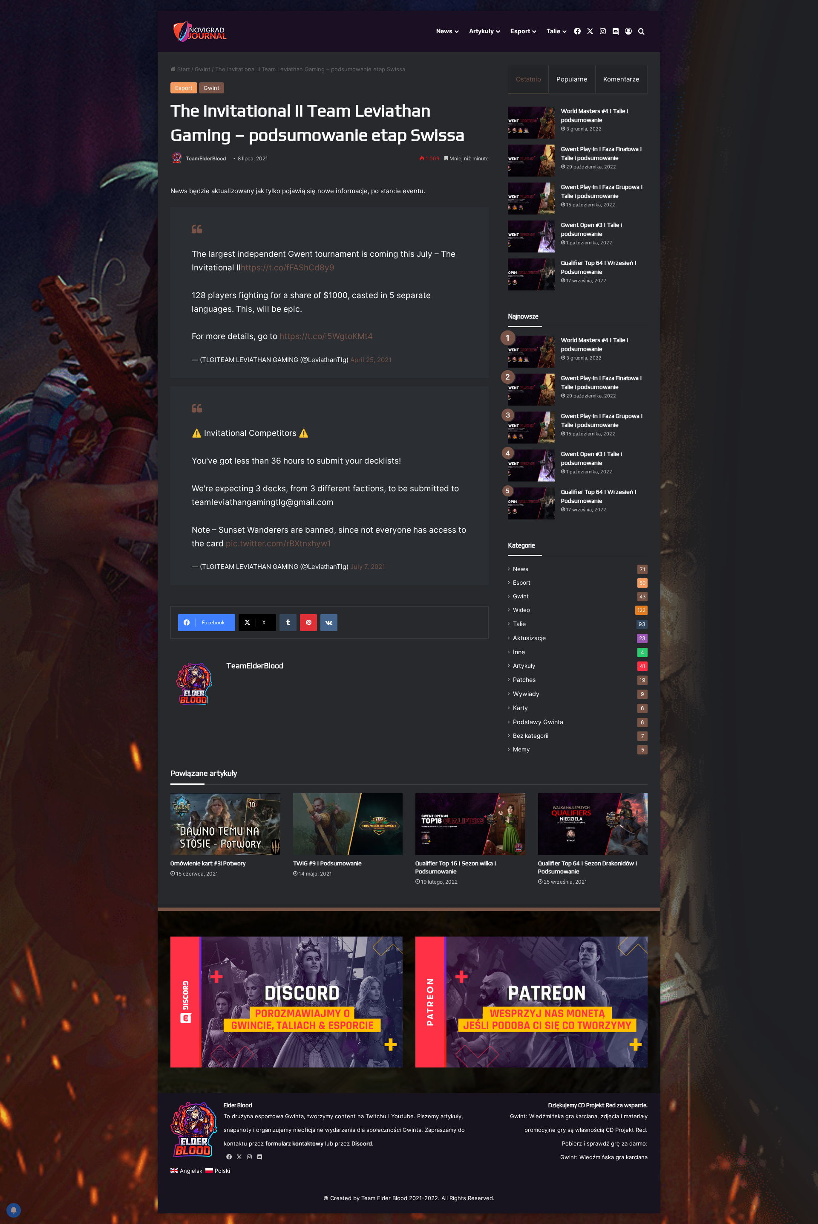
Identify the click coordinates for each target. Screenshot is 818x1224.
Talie (553, 31)
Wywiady (526, 693)
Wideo (521, 609)
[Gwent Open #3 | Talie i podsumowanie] (531, 236)
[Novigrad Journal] (201, 32)
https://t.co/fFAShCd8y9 (287, 268)
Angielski (191, 1170)
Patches (524, 679)
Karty (520, 707)
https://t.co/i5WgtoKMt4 (326, 336)
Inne (519, 652)
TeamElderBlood (206, 158)
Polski (221, 1170)
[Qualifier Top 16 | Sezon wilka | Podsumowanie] (470, 824)
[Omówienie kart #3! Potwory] (225, 824)
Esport (520, 31)
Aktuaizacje (529, 637)
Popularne (572, 79)
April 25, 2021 (371, 360)
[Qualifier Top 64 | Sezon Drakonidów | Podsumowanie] (593, 824)
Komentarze (621, 79)
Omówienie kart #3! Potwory (207, 863)
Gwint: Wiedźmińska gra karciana (604, 1157)
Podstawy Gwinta (538, 721)
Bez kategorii (530, 735)
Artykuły (481, 31)
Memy (521, 749)
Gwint (202, 69)
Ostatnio (528, 79)
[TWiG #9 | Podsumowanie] (348, 824)
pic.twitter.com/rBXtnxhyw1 (278, 543)
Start (183, 69)
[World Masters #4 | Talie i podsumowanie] (531, 123)
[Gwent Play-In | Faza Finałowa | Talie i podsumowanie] (531, 161)
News (444, 31)
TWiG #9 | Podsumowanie (327, 863)
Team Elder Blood (384, 1198)
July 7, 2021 (367, 567)
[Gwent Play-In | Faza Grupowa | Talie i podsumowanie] (531, 199)
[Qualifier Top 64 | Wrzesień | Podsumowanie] (531, 274)
